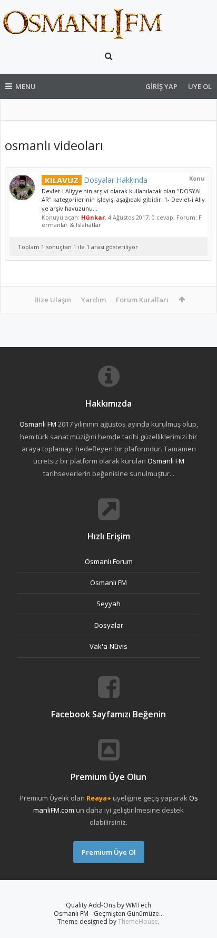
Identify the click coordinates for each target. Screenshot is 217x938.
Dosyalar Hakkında (96, 180)
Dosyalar (108, 625)
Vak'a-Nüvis (108, 646)
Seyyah (108, 603)
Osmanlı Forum (109, 561)
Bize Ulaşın (52, 299)
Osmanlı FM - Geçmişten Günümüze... (109, 913)
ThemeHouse (138, 921)
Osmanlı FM (108, 582)
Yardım (93, 299)
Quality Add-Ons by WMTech (108, 905)
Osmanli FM (37, 424)
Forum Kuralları (142, 299)
